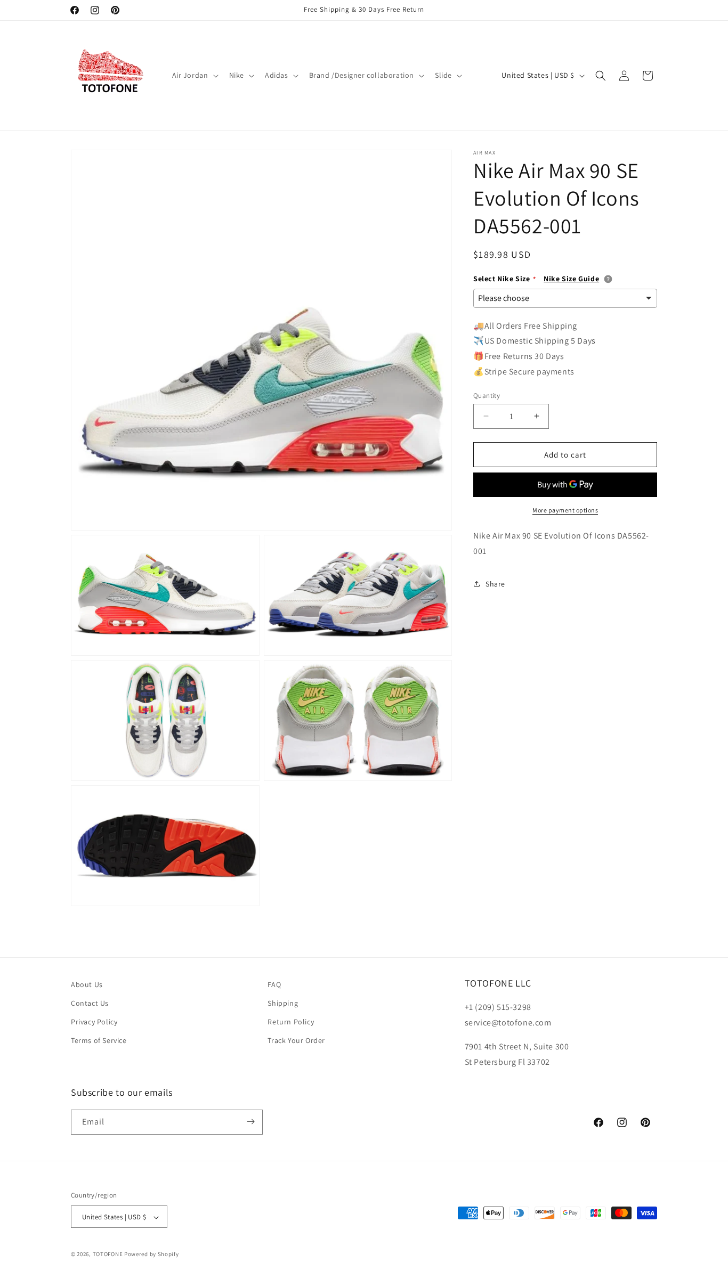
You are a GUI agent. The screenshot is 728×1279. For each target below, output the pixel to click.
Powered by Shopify (151, 1254)
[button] (194, 75)
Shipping (283, 1003)
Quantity (486, 395)
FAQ (274, 984)
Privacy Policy (94, 1022)
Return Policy (291, 1022)
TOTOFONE (108, 1254)
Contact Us (90, 1003)
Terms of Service (99, 1041)
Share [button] (495, 584)
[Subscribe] (250, 1121)
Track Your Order (296, 1041)
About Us (87, 984)
